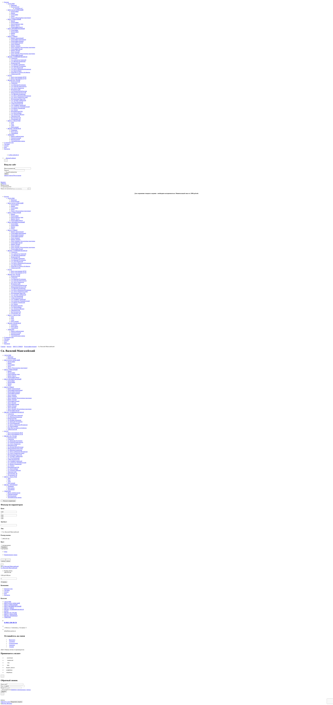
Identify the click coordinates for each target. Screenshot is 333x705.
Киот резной (15, 127)
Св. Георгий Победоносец (19, 86)
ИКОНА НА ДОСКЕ (14, 80)
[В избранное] (2, 564)
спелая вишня (6, 545)
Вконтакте (12, 640)
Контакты (7, 149)
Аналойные (14, 133)
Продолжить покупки (16, 701)
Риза (12, 124)
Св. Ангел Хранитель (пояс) (19, 97)
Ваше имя (4, 684)
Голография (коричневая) (18, 39)
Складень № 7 (19, 8)
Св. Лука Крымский (17, 67)
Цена (5, 551)
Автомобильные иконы (18, 141)
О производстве (9, 142)
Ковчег (13, 13)
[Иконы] (3, 183)
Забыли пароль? (9, 175)
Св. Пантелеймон (16, 71)
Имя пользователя (9, 168)
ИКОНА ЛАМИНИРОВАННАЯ (17, 56)
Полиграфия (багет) (17, 27)
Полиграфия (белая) (17, 55)
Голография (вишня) (17, 42)
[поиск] (29, 189)
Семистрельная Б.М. (17, 103)
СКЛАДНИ (11, 3)
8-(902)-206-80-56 (13, 155)
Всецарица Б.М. (16, 89)
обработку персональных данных (21, 689)
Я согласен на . (16, 689)
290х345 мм (5, 538)
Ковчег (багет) (15, 25)
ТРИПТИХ (11, 135)
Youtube (11, 647)
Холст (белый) (15, 52)
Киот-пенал (14, 131)
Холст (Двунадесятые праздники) (21, 17)
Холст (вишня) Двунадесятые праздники (23, 47)
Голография (14, 14)
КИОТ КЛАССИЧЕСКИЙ (15, 10)
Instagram (12, 645)
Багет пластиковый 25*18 (18, 78)
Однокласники (13, 643)
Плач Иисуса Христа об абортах (20, 72)
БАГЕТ (10, 75)
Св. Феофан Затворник (18, 64)
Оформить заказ (5, 701)
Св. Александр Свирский (18, 60)
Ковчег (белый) (15, 50)
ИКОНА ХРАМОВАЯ (14, 128)
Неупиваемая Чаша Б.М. (18, 99)
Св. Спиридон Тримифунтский (20, 106)
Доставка (7, 144)
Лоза (12, 122)
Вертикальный (15, 139)
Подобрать (4, 547)
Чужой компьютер (11, 172)
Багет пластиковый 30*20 (18, 77)
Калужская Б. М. (16, 117)
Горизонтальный (16, 138)
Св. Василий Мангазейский (10, 532)
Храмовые (14, 130)
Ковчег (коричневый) (17, 38)
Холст (13, 16)
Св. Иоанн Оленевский (18, 108)
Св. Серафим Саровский (18, 105)
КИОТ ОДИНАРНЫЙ (14, 19)
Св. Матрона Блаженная (18, 61)
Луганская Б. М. (16, 119)
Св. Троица (14, 110)
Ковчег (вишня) (15, 46)
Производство (8, 588)
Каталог (6, 2)
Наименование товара (10, 555)
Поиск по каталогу (6, 188)
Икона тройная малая (17, 136)
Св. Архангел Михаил (17, 114)
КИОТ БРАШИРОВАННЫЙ (16, 28)
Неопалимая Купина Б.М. (18, 92)
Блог (5, 147)
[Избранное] (1, 178)
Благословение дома (17, 24)
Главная (3, 346)
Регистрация (17, 175)
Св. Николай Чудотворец (18, 66)
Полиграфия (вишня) (17, 41)
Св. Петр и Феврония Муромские (21, 69)
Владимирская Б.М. (17, 111)
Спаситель (14, 58)
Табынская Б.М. (16, 74)
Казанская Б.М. (15, 63)
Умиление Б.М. (15, 116)
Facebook (12, 641)
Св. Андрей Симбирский (18, 100)
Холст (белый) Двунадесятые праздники (23, 53)
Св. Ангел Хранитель (17, 88)
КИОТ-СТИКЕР (12, 36)
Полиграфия (14, 11)
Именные (14, 5)
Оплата (6, 145)
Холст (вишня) (15, 44)
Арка (12, 125)
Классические (15, 7)
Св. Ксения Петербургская (19, 91)
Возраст (3, 688)
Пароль (6, 170)
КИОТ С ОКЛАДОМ (14, 120)
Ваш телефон (4, 686)
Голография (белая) (16, 49)
